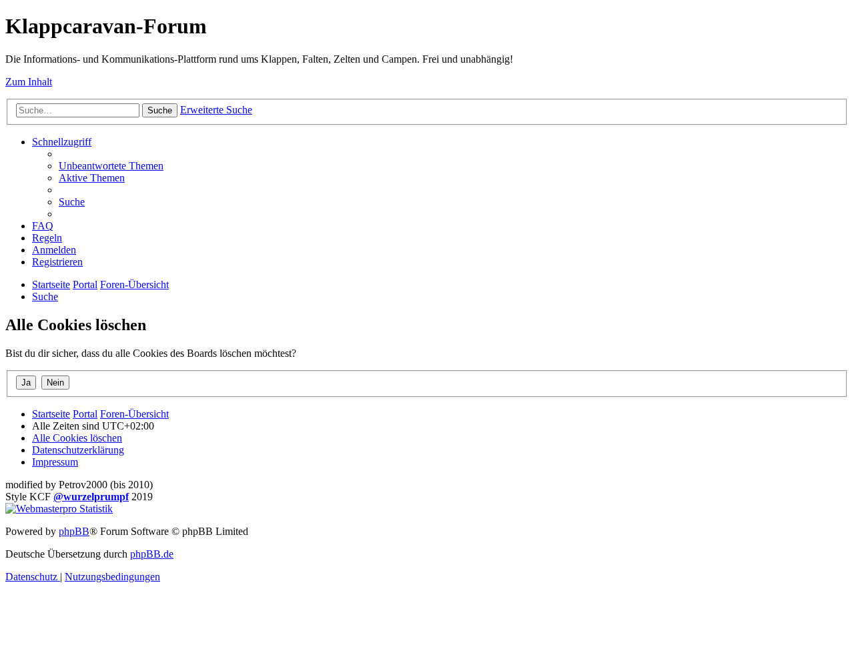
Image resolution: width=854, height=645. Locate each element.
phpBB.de (151, 554)
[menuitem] (111, 165)
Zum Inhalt (28, 81)
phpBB (74, 531)
